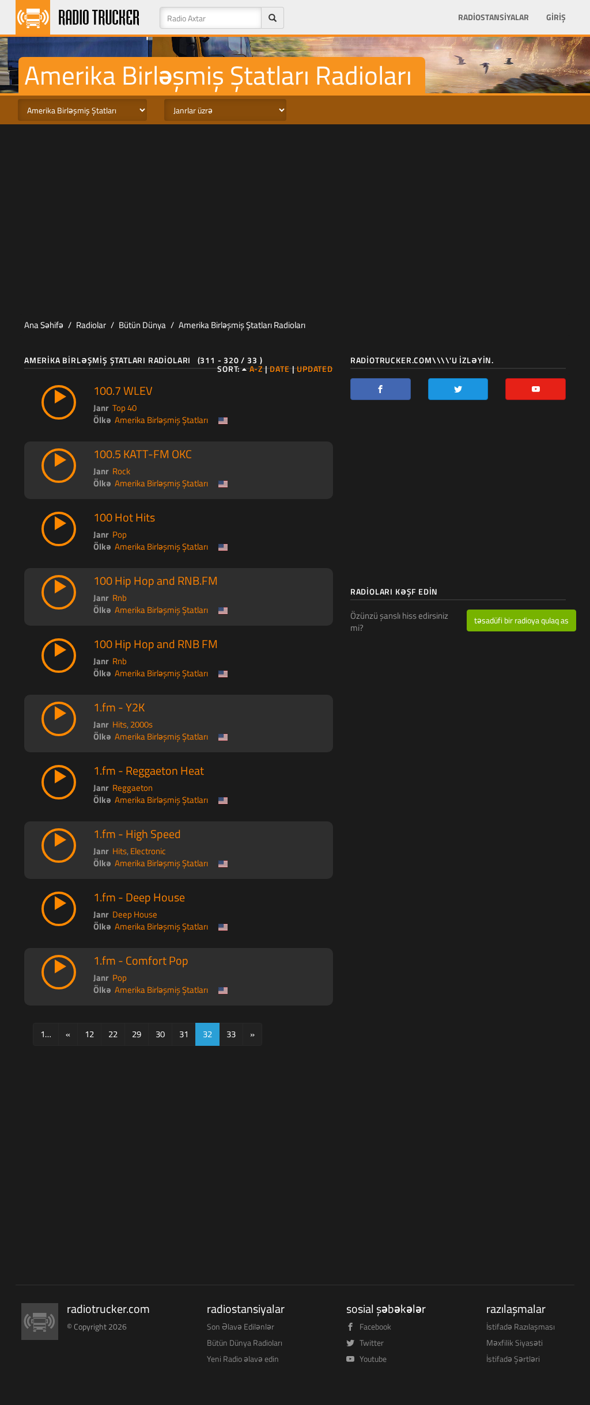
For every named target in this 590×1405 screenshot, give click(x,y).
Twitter (372, 1343)
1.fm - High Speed (137, 834)
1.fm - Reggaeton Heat (148, 770)
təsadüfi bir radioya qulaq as (521, 620)
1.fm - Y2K (119, 707)
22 (113, 1034)
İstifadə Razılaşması (520, 1326)
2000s (141, 724)
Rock (121, 471)
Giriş (556, 17)
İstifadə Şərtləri (513, 1359)
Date (279, 369)
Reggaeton (132, 787)
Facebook (375, 1326)
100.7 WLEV (123, 390)
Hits (119, 724)
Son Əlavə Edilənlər (240, 1326)
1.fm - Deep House (139, 897)
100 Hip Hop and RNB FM (155, 644)
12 (89, 1034)
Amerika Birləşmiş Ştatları (161, 420)
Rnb (119, 597)
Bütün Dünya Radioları (244, 1343)
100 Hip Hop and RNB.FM (155, 580)
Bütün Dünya (142, 325)
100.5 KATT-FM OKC (142, 454)
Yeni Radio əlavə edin (243, 1359)
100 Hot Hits (124, 517)
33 (231, 1034)
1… (45, 1034)
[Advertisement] (295, 216)
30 (160, 1034)
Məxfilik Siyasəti (514, 1343)
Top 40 (124, 407)
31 (183, 1034)
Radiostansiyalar (493, 17)
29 (136, 1034)
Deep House (134, 914)
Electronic (148, 851)
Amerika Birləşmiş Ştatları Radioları (242, 325)
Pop (119, 534)
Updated (315, 369)
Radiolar (91, 325)
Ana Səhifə (43, 325)
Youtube (373, 1359)
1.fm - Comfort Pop (140, 960)
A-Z (256, 369)
